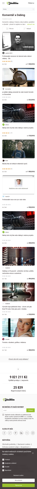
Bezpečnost (25, 447)
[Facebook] (4, 433)
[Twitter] (10, 433)
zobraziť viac (31, 24)
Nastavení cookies (24, 444)
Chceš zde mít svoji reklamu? (18, 359)
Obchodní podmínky (9, 444)
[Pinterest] (16, 433)
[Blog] (27, 433)
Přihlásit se (31, 3)
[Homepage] (12, 3)
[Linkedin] (21, 433)
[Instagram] (33, 433)
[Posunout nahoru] (18, 369)
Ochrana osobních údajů (10, 447)
